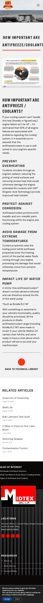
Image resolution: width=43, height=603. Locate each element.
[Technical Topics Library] (21, 362)
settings (30, 595)
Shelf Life (7, 407)
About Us (8, 561)
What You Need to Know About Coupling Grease (20, 475)
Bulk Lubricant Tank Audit (16, 416)
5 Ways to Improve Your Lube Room (18, 428)
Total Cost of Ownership (15, 398)
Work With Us (10, 566)
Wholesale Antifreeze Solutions (13, 471)
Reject (17, 599)
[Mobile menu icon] (38, 5)
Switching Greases (12, 438)
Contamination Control (14, 448)
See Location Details (10, 529)
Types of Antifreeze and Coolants (14, 478)
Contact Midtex (10, 571)
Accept (7, 599)
